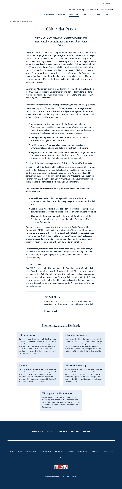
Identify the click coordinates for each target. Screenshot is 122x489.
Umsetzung (74, 14)
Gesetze (61, 14)
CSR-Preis (87, 14)
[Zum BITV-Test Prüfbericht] (61, 467)
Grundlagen (49, 14)
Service (98, 14)
